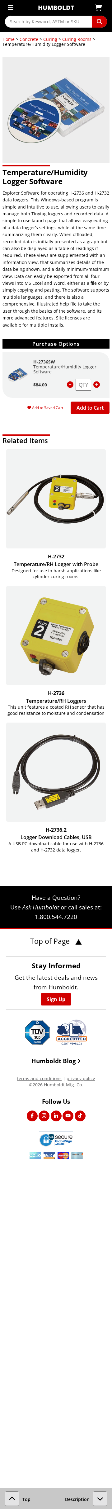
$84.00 (40, 385)
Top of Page (51, 941)
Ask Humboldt (40, 907)
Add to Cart (90, 407)
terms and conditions (39, 1078)
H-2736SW (44, 362)
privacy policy (81, 1078)
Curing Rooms (76, 39)
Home (8, 39)
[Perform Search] (99, 22)
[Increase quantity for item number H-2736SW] (96, 384)
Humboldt (56, 7)
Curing (50, 39)
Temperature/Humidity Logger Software (64, 369)
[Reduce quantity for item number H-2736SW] (70, 384)
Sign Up (56, 999)
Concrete (29, 39)
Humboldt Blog (53, 1061)
